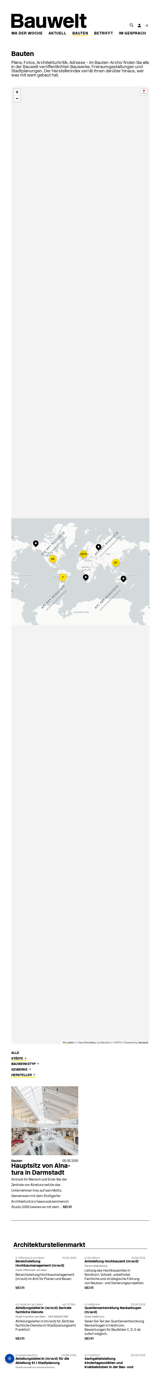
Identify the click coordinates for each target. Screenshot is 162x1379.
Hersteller (22, 1075)
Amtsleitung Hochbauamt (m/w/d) (112, 1261)
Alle (15, 1053)
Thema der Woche (23, 33)
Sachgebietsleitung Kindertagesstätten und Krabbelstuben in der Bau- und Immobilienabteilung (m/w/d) (109, 1365)
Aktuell (58, 33)
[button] (36, 544)
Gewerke (19, 1069)
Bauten (80, 33)
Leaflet (69, 1042)
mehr (67, 1207)
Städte (17, 1058)
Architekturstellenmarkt (49, 1245)
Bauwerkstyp (23, 1064)
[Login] (139, 25)
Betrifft (103, 33)
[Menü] (146, 25)
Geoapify (143, 1042)
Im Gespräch (132, 33)
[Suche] (131, 25)
